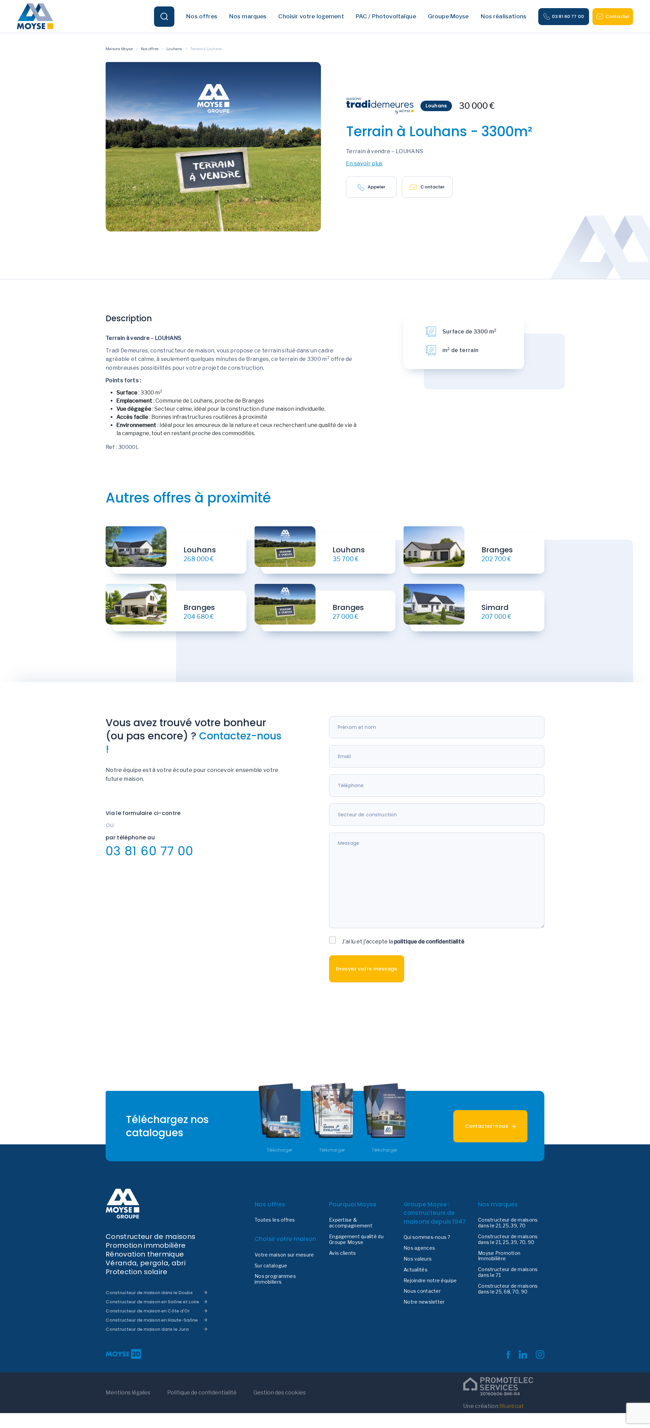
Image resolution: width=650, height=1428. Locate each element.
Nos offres (149, 48)
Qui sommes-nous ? (427, 1237)
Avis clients (342, 1253)
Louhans (174, 48)
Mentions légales (128, 1392)
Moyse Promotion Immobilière (499, 1256)
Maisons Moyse (119, 48)
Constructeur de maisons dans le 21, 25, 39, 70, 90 (508, 1239)
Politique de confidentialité (202, 1392)
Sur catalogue (271, 1265)
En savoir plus (364, 163)
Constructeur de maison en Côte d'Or (148, 1311)
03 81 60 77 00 (568, 16)
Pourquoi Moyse (352, 1204)
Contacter (617, 16)
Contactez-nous (486, 1126)
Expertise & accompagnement (350, 1222)
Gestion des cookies (280, 1392)
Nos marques (498, 1204)
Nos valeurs (418, 1259)
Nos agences (419, 1248)
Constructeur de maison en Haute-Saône (152, 1320)
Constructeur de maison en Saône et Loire (152, 1302)
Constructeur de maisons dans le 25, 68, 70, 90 (508, 1288)
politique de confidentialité (429, 941)
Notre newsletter (424, 1302)
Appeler (377, 187)
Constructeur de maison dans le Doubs (149, 1293)
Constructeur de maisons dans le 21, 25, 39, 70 (508, 1222)
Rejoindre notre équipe (430, 1280)
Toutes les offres (275, 1220)
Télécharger (279, 1150)
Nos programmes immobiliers (275, 1279)
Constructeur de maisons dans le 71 (508, 1272)
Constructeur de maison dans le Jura (147, 1329)
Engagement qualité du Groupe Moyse (356, 1239)
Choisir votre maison (285, 1239)
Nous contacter (422, 1291)
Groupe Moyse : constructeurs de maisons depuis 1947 (435, 1213)
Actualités (416, 1269)
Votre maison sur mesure (284, 1255)
